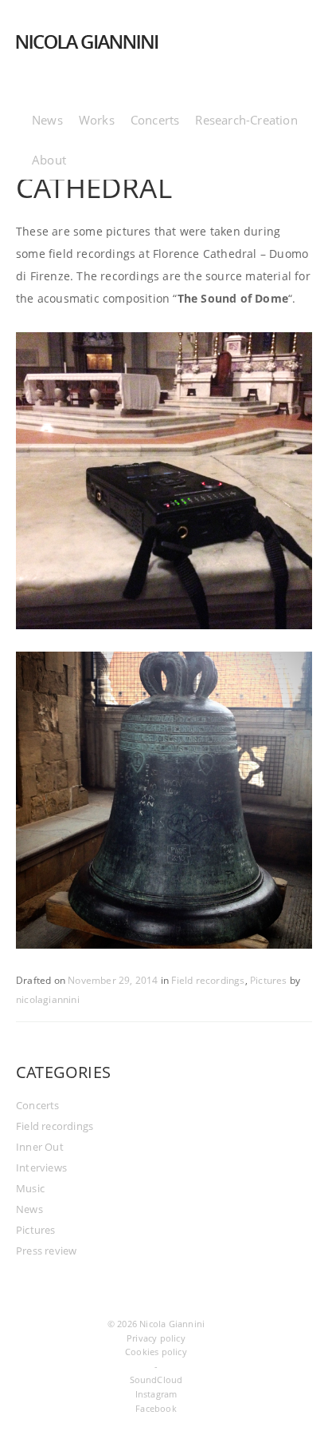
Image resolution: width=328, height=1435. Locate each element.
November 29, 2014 (113, 980)
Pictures (268, 980)
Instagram (156, 1394)
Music (30, 1188)
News (47, 120)
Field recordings (207, 980)
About (49, 160)
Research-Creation (246, 120)
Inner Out (40, 1147)
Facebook (156, 1408)
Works (97, 120)
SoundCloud (156, 1379)
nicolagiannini (48, 999)
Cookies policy (156, 1352)
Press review (46, 1250)
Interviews (41, 1167)
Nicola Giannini (172, 1324)
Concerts (155, 120)
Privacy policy (156, 1338)
